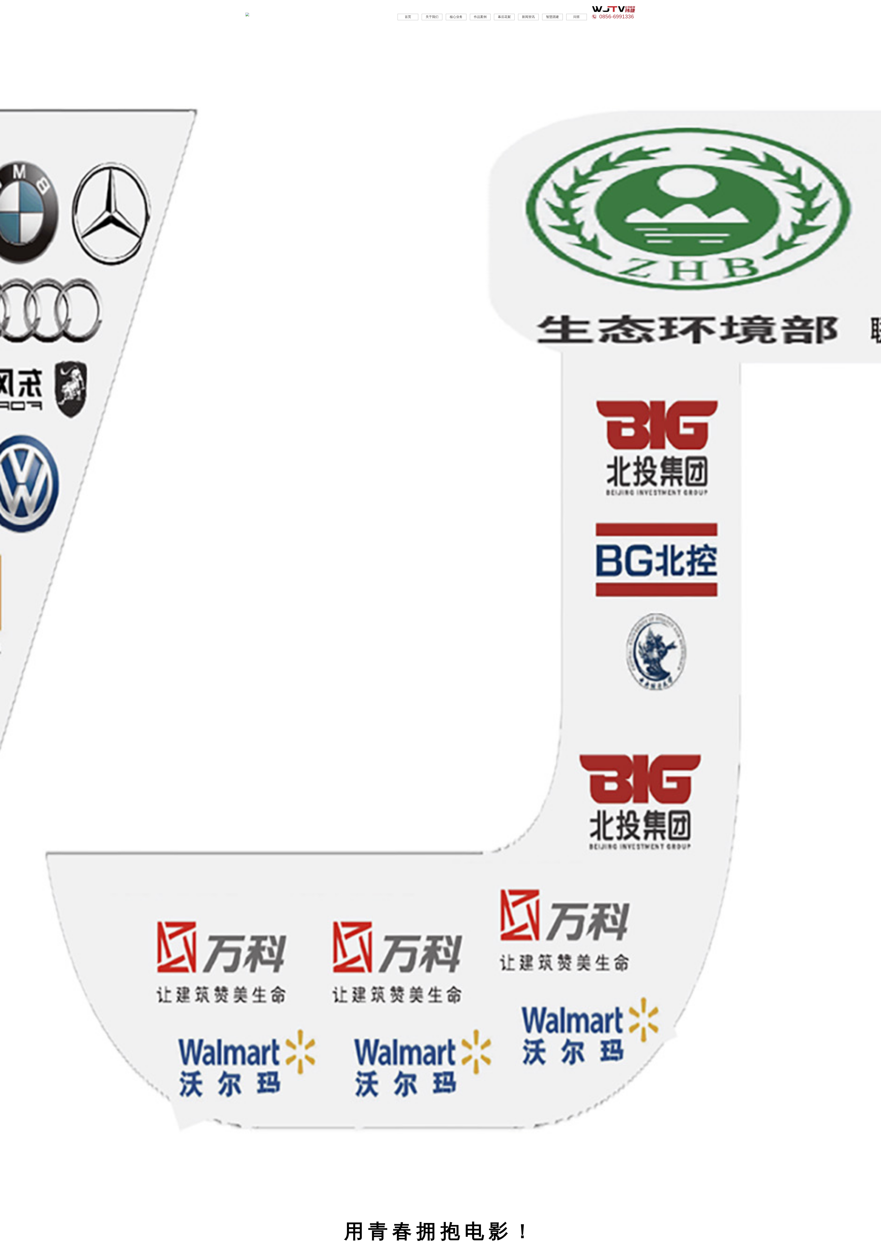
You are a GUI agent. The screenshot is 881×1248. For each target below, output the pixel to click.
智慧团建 (552, 17)
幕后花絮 (504, 17)
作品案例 (480, 17)
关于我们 (432, 17)
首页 (408, 17)
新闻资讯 (528, 17)
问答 (576, 17)
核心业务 (456, 17)
